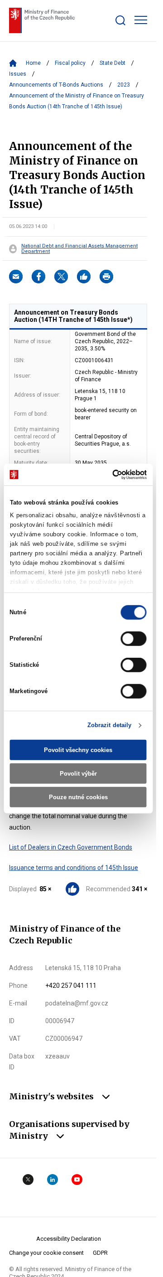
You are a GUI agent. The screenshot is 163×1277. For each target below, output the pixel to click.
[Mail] (16, 276)
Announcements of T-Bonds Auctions (56, 85)
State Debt (112, 63)
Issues (17, 74)
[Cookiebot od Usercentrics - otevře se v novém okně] (110, 474)
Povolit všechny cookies (78, 750)
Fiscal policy (70, 63)
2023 (123, 85)
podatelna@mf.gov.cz (76, 1003)
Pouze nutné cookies (78, 796)
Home (33, 63)
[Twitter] (61, 276)
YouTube (77, 1179)
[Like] (84, 276)
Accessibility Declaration (68, 1238)
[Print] (106, 276)
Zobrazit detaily (109, 725)
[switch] (134, 638)
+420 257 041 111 (70, 985)
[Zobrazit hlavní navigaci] (140, 20)
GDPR (100, 1252)
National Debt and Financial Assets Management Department (79, 248)
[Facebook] (38, 276)
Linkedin (52, 1179)
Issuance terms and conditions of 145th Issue (73, 867)
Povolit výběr (78, 773)
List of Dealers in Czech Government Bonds (70, 847)
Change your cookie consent (46, 1252)
